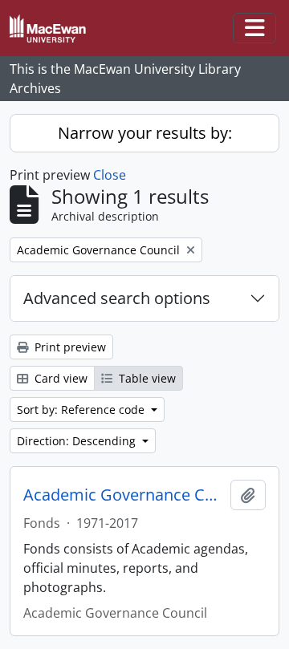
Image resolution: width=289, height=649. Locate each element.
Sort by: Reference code (82, 409)
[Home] (54, 28)
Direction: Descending (78, 440)
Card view (59, 378)
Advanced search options (116, 298)
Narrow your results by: (145, 133)
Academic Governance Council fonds (123, 495)
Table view (146, 378)
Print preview (68, 347)
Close (109, 175)
